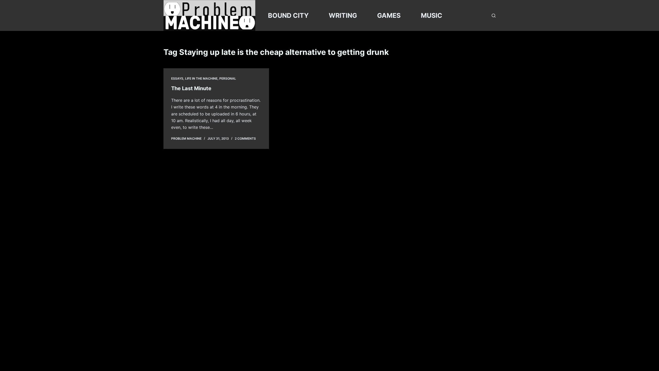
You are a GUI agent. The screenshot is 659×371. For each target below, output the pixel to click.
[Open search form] (494, 16)
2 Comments (245, 138)
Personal (227, 78)
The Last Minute (191, 88)
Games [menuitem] (389, 15)
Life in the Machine (201, 78)
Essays (177, 78)
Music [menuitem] (431, 15)
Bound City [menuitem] (288, 15)
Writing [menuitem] (343, 15)
